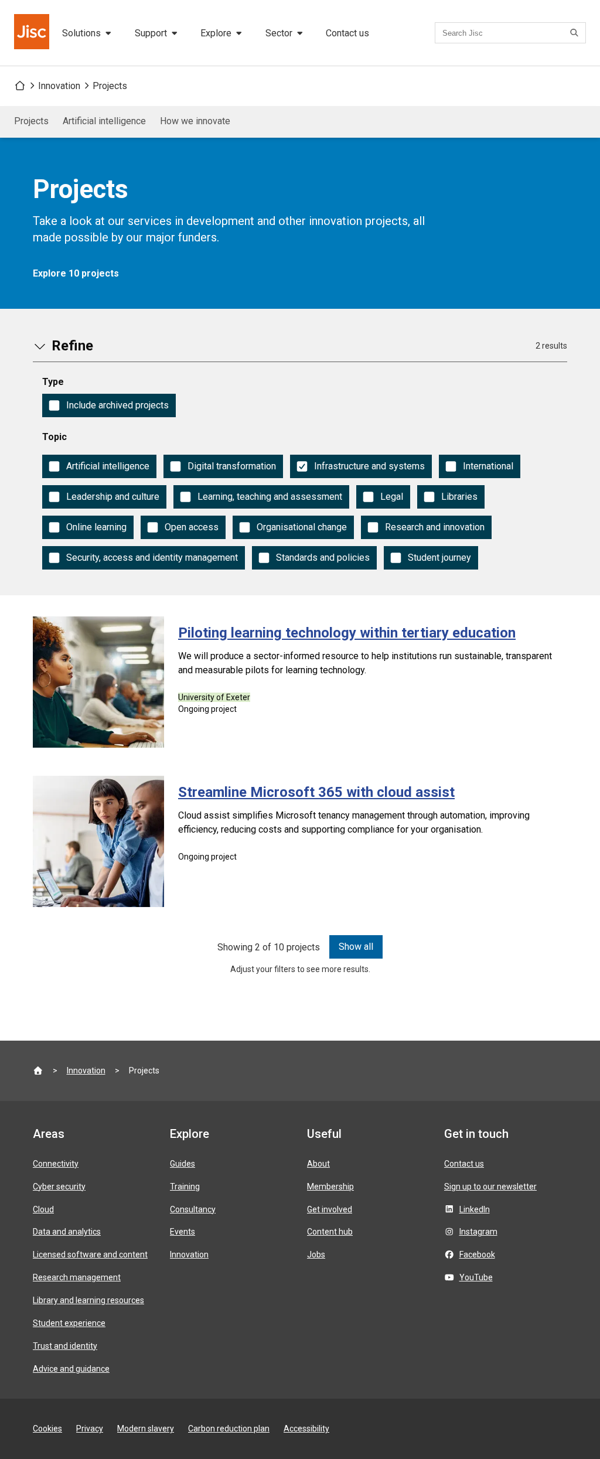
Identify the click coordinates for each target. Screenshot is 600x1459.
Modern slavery (145, 1428)
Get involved (329, 1209)
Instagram (478, 1231)
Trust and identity (65, 1346)
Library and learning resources (88, 1300)
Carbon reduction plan (229, 1428)
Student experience (69, 1323)
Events (182, 1231)
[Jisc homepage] (33, 33)
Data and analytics (67, 1231)
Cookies (47, 1428)
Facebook (477, 1254)
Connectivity (56, 1163)
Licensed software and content (90, 1254)
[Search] (576, 33)
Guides (182, 1163)
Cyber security (59, 1186)
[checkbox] (109, 405)
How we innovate (195, 121)
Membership (330, 1186)
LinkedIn (474, 1209)
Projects (110, 85)
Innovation (59, 85)
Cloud (43, 1209)
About (318, 1163)
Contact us (347, 33)
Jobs (316, 1254)
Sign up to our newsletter (490, 1186)
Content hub (330, 1231)
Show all (356, 946)
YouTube (476, 1277)
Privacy (89, 1428)
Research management (77, 1277)
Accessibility (306, 1428)
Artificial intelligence (104, 121)
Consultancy (193, 1209)
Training (185, 1186)
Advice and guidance (71, 1368)
